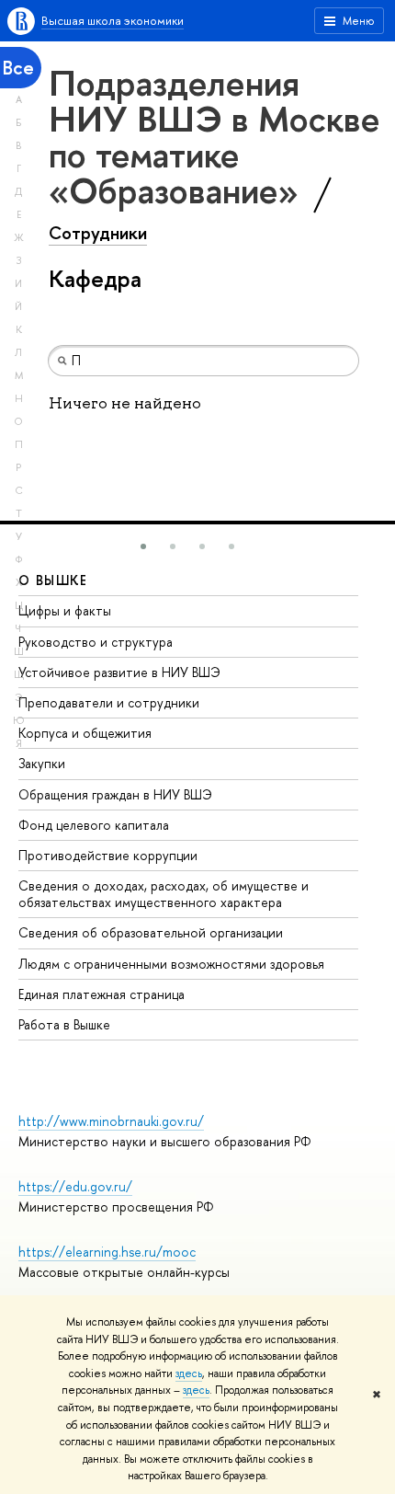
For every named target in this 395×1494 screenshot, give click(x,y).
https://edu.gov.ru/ (75, 1186)
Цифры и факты (64, 610)
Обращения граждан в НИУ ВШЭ (115, 794)
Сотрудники (98, 233)
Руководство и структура (95, 641)
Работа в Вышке (64, 1024)
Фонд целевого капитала (93, 824)
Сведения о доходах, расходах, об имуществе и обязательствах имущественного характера (163, 894)
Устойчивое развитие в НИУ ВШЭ (119, 672)
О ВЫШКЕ (53, 580)
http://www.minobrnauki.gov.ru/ (111, 1121)
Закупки (41, 763)
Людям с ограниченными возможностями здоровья (171, 963)
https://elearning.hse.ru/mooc (107, 1251)
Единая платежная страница (101, 994)
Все (18, 67)
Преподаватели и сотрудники (108, 702)
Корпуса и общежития (85, 732)
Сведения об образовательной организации (150, 932)
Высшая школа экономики (112, 20)
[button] (143, 546)
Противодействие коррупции (108, 855)
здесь (188, 1373)
